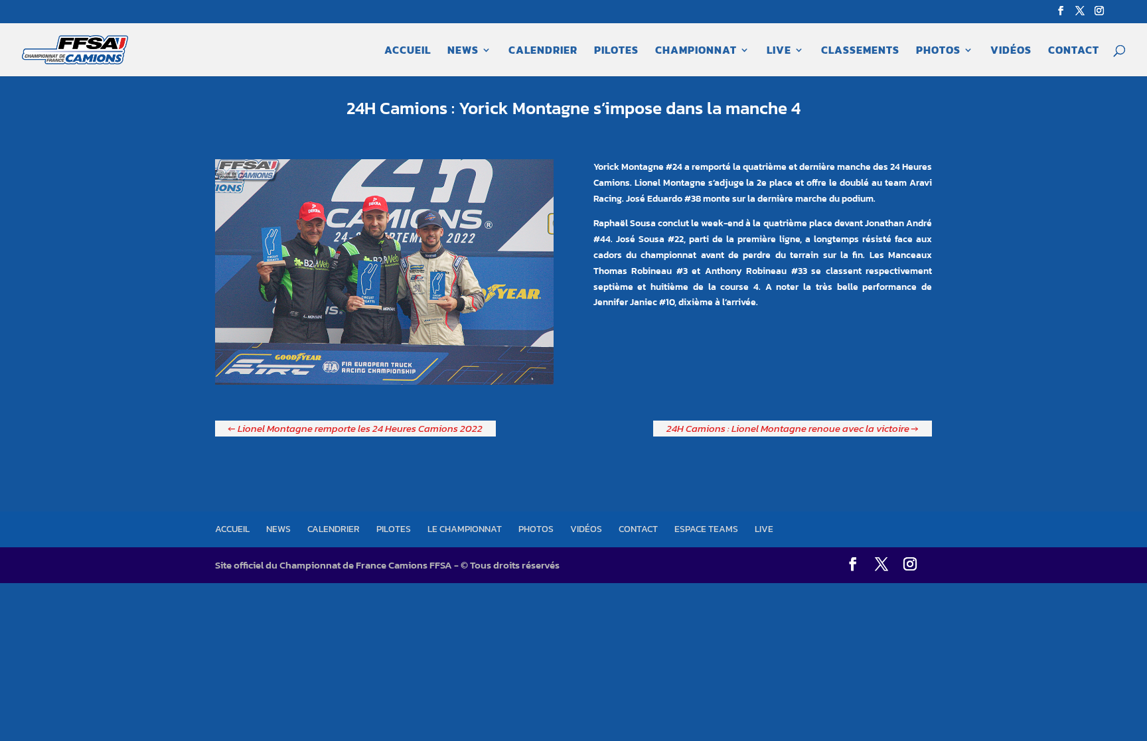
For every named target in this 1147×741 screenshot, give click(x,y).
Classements (860, 51)
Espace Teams (706, 529)
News (463, 51)
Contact (1073, 51)
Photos (938, 51)
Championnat (696, 51)
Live (779, 51)
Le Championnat (464, 529)
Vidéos (1011, 51)
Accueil (407, 51)
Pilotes (616, 51)
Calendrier (542, 51)
